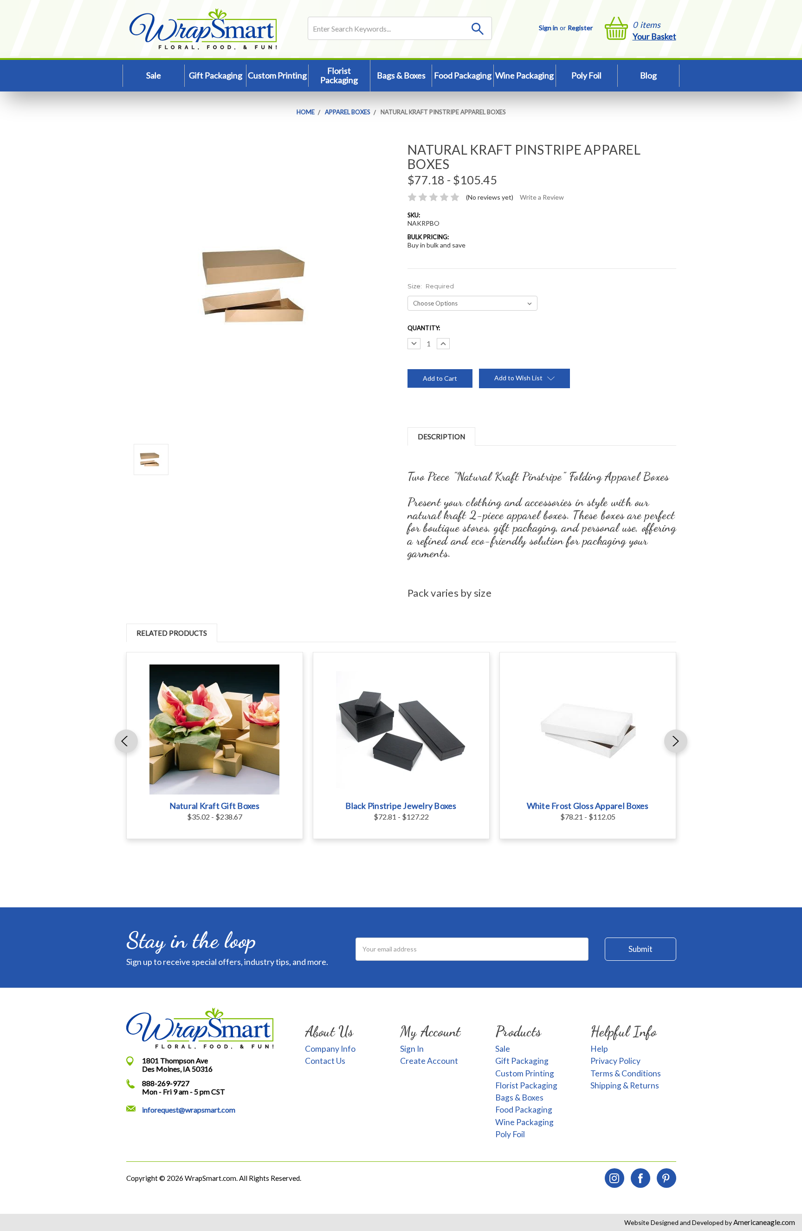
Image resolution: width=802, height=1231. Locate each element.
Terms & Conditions (625, 1073)
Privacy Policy (615, 1061)
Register (580, 27)
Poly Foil (586, 75)
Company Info (330, 1049)
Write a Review (542, 197)
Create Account (429, 1061)
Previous (126, 741)
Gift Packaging (215, 75)
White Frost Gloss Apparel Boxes (588, 806)
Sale (153, 75)
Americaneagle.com (763, 1222)
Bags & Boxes (401, 75)
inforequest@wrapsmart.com (188, 1109)
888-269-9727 (165, 1083)
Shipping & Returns (624, 1085)
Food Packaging (463, 75)
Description (441, 436)
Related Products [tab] (171, 633)
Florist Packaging (339, 75)
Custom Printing (277, 75)
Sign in (548, 27)
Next (675, 741)
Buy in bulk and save (436, 245)
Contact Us (325, 1061)
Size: (430, 286)
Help (599, 1049)
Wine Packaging (524, 75)
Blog (648, 75)
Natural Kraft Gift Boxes (214, 806)
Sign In (412, 1049)
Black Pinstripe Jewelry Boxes (400, 806)
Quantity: (423, 328)
